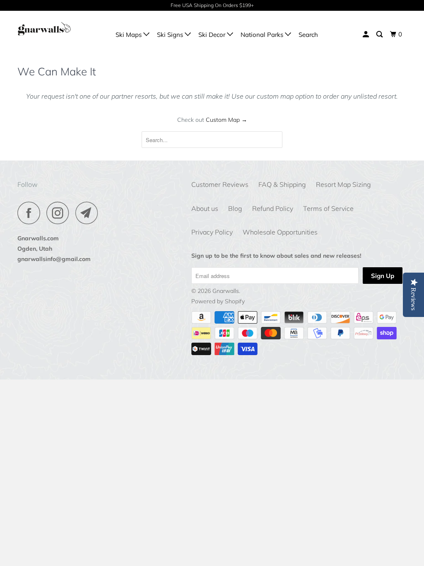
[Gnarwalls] (50, 28)
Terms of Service (328, 208)
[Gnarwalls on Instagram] (60, 212)
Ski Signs (171, 35)
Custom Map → (226, 119)
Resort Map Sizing (343, 184)
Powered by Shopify (218, 301)
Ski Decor (212, 35)
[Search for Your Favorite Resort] (380, 34)
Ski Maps (129, 35)
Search (308, 35)
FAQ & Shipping (282, 184)
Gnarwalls (225, 291)
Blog (235, 208)
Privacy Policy (212, 232)
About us (204, 208)
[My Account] (366, 34)
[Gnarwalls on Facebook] (31, 212)
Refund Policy (272, 208)
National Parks (263, 35)
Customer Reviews (219, 184)
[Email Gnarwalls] (89, 212)
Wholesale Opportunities (280, 232)
